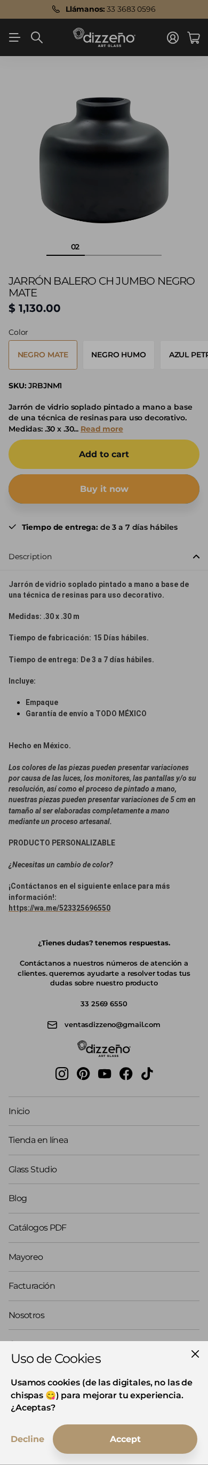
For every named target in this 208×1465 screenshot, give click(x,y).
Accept (125, 1439)
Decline (27, 1439)
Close (195, 1354)
